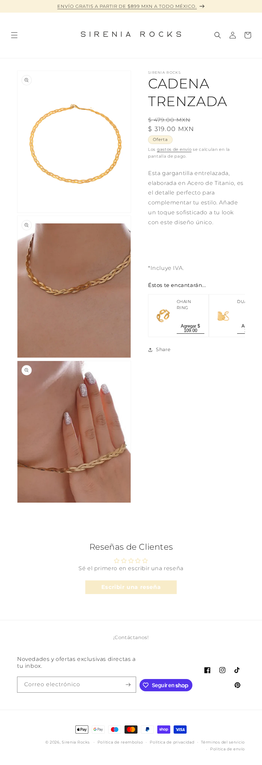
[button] (14, 35)
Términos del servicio (223, 742)
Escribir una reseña (131, 587)
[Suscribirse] (128, 685)
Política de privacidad (172, 742)
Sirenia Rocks (76, 742)
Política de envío (227, 749)
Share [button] (163, 349)
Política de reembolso (120, 742)
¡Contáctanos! (131, 637)
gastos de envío (174, 149)
